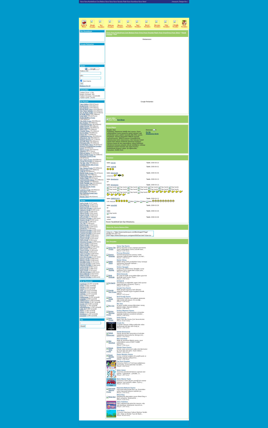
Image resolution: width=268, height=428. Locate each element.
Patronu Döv (84, 185)
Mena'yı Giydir (85, 260)
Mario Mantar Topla (124, 379)
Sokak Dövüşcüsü (123, 332)
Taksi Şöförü (84, 104)
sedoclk (113, 166)
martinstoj (83, 284)
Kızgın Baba (84, 133)
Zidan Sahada (84, 181)
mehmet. (83, 294)
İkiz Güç (120, 303)
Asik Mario (83, 191)
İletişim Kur (183, 1)
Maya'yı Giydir (85, 237)
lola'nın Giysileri (85, 247)
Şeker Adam (121, 370)
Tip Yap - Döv (84, 163)
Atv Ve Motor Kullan (86, 112)
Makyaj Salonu (85, 153)
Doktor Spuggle (122, 267)
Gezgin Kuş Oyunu (124, 288)
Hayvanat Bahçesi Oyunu (126, 388)
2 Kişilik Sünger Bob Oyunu (89, 164)
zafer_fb (83, 309)
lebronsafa (114, 173)
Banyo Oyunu (84, 149)
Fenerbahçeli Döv (86, 124)
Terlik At (82, 171)
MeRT (82, 310)
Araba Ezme (84, 106)
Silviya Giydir (84, 213)
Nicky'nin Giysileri (86, 208)
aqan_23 (83, 290)
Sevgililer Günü (85, 262)
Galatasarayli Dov (86, 136)
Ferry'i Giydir (84, 243)
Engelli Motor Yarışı (86, 144)
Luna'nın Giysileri (86, 233)
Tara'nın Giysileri (85, 277)
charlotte (83, 299)
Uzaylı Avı (120, 323)
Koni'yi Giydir (84, 227)
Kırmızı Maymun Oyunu (125, 310)
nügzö (82, 289)
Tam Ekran (121, 120)
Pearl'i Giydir (84, 268)
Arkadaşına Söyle (152, 134)
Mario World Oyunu (86, 154)
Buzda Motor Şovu (86, 109)
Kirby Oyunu (121, 317)
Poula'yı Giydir (85, 235)
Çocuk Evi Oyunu (86, 161)
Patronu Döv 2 (85, 170)
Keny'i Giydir (84, 211)
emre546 (83, 315)
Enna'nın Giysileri (86, 218)
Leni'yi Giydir (84, 267)
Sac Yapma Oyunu (86, 168)
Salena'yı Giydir (85, 210)
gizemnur (83, 305)
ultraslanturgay (85, 307)
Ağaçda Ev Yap (85, 138)
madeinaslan (84, 297)
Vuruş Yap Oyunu (123, 246)
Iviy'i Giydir (83, 222)
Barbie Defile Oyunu (87, 173)
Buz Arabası (84, 123)
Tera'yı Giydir (84, 250)
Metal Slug (121, 395)
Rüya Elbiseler (85, 274)
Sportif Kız (83, 228)
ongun (82, 312)
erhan (82, 285)
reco (81, 295)
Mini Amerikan (122, 339)
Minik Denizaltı (122, 274)
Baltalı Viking (121, 260)
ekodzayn (83, 314)
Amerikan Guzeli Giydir (88, 156)
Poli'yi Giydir (84, 240)
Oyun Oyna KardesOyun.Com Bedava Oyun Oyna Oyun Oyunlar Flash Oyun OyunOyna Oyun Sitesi (143, 33)
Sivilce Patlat (84, 178)
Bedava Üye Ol (85, 86)
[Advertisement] (259, 57)
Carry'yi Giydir (85, 253)
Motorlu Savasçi (85, 139)
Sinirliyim (83, 151)
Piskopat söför (85, 143)
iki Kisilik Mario (85, 114)
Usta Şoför (83, 116)
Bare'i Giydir (84, 252)
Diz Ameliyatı (84, 107)
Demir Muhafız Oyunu (125, 354)
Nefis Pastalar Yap (86, 183)
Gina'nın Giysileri (85, 265)
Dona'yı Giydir (85, 220)
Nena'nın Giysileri (86, 230)
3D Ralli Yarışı (84, 141)
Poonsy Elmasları (123, 253)
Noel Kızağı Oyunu (124, 296)
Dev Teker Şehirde (86, 111)
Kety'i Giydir (84, 270)
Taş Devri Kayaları (123, 361)
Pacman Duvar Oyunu (87, 186)
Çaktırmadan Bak (86, 176)
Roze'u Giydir (84, 206)
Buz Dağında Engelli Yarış (88, 193)
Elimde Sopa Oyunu (124, 347)
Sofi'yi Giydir (84, 203)
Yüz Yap (83, 223)
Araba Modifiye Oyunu (87, 118)
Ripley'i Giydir (84, 275)
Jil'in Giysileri (84, 216)
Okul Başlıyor (84, 205)
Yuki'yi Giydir (84, 255)
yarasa (113, 217)
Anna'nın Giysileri (86, 232)
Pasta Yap (83, 134)
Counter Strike (85, 131)
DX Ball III (120, 281)
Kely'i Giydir (84, 248)
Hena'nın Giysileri (86, 242)
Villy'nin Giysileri (85, 272)
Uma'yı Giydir (84, 215)
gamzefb (83, 292)
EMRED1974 (84, 300)
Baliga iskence (85, 128)
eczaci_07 (83, 304)
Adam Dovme (84, 126)
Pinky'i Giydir (84, 245)
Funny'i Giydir (84, 238)
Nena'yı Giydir (85, 258)
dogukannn (114, 179)
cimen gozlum (84, 302)
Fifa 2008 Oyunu (85, 121)
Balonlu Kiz (83, 175)
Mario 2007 (84, 129)
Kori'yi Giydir (84, 225)
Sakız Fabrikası (122, 402)
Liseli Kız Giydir (85, 190)
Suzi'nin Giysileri (85, 263)
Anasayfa (175, 1)
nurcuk (82, 287)
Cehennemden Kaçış (87, 180)
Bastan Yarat (84, 196)
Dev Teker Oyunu (86, 159)
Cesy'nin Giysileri (86, 257)
